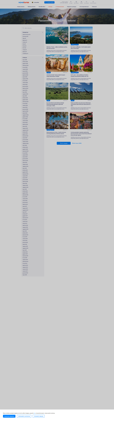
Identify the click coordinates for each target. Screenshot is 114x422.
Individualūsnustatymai (24, 416)
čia (34, 413)
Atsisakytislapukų (38, 416)
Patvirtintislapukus (9, 416)
